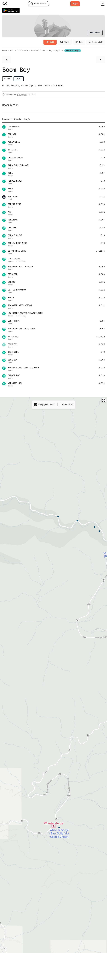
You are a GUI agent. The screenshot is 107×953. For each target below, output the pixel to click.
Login (75, 3)
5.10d (7, 78)
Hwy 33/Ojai (55, 50)
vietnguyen (22, 95)
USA (12, 50)
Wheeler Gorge (72, 50)
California (22, 50)
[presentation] (95, 32)
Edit (52, 42)
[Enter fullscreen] (104, 400)
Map (81, 42)
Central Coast (38, 50)
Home (4, 50)
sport (18, 78)
